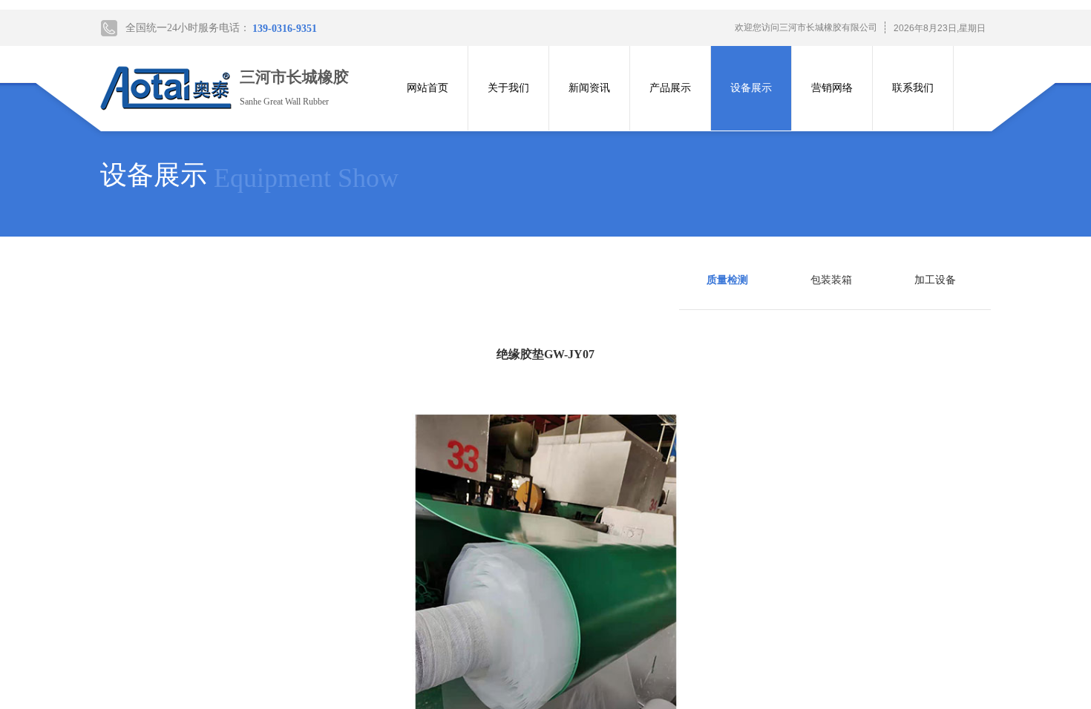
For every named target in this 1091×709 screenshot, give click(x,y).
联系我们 (913, 87)
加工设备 (935, 280)
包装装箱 (831, 280)
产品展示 (670, 87)
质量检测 (727, 280)
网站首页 (427, 87)
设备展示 (751, 87)
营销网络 (832, 87)
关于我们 (508, 87)
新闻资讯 (589, 87)
